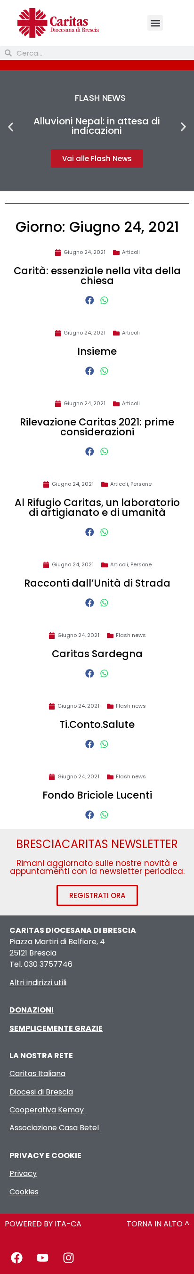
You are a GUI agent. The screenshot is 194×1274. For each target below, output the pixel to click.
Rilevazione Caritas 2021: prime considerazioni (97, 427)
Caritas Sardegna (97, 654)
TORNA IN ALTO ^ (158, 1223)
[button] (155, 23)
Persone (141, 484)
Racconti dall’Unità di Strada (97, 583)
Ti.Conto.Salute (97, 724)
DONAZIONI (31, 1009)
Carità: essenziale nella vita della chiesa (97, 275)
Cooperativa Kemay (46, 1109)
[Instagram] (68, 1257)
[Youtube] (42, 1257)
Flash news (131, 635)
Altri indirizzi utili (37, 982)
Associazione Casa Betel (54, 1127)
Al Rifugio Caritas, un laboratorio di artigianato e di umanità (97, 507)
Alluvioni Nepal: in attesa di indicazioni (96, 125)
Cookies (24, 1191)
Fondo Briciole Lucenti (97, 795)
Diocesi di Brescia (41, 1091)
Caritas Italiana (37, 1073)
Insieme (97, 351)
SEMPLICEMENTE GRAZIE (56, 1028)
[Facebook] (16, 1257)
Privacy (23, 1173)
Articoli (131, 252)
